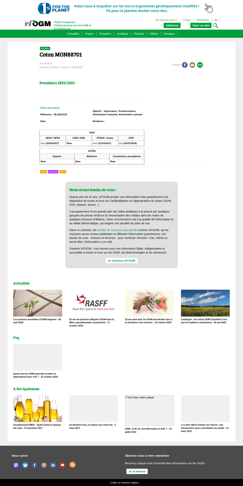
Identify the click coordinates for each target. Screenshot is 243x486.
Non (43, 143)
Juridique (122, 33)
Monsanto (53, 172)
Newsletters (202, 20)
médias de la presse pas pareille (117, 230)
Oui (121, 143)
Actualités (73, 33)
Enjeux (89, 33)
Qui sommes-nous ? (166, 20)
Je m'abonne (137, 471)
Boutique (169, 33)
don (201, 25)
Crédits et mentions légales (124, 482)
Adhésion (172, 25)
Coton (43, 172)
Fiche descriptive (49, 108)
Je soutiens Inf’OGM (121, 260)
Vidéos (154, 33)
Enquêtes (105, 33)
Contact (187, 20)
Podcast (139, 33)
